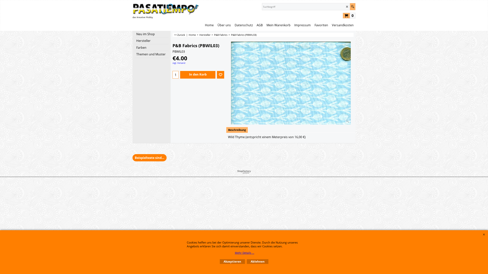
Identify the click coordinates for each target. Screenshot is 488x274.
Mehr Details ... (244, 253)
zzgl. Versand (179, 62)
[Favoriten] (220, 74)
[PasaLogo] (165, 9)
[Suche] (352, 6)
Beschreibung (237, 130)
